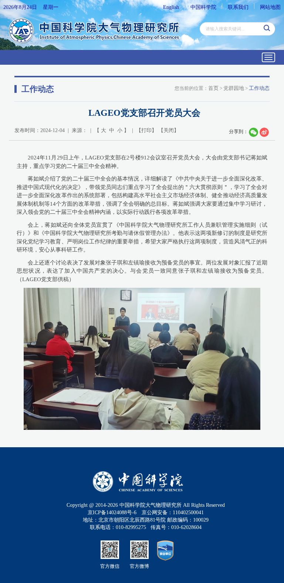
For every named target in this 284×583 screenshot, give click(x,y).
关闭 (168, 130)
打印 (146, 130)
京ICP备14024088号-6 (112, 512)
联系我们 (238, 7)
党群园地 (233, 88)
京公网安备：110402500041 (173, 512)
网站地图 (270, 7)
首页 (213, 88)
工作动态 (259, 88)
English (171, 7)
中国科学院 (203, 7)
